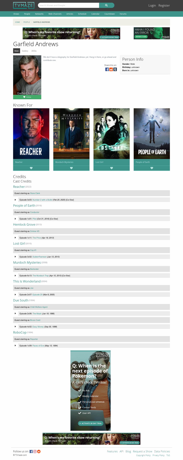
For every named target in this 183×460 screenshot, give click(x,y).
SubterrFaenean (39, 256)
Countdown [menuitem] (109, 14)
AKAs (34, 50)
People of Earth (143, 162)
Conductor (34, 212)
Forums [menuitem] (123, 14)
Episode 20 (37, 294)
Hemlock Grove (24, 224)
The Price (37, 237)
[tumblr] (115, 70)
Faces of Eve (38, 345)
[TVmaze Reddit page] (39, 451)
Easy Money (38, 326)
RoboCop (19, 332)
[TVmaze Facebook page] (31, 451)
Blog (128, 451)
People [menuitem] (27, 14)
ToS (168, 455)
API (122, 451)
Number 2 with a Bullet (42, 199)
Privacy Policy (159, 455)
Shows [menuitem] (16, 14)
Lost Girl (99, 162)
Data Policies (162, 451)
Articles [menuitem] (69, 14)
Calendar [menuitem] (95, 14)
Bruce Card (35, 320)
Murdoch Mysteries (64, 162)
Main (16, 50)
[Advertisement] (71, 33)
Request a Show (142, 451)
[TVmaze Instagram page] (34, 451)
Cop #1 (33, 250)
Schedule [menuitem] (82, 14)
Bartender (34, 268)
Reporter (34, 339)
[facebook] (107, 70)
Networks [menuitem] (39, 14)
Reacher (19, 162)
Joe (31, 287)
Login (152, 5)
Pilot (34, 218)
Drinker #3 (34, 231)
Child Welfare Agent (38, 306)
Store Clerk (35, 193)
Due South (20, 300)
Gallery (25, 50)
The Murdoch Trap (41, 275)
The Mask (37, 313)
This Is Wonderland (27, 281)
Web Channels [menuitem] (54, 14)
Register (164, 5)
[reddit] (111, 70)
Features (112, 451)
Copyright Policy (143, 455)
